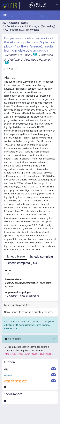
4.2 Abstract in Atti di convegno (22, 29)
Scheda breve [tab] (15, 256)
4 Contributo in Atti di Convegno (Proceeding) (30, 26)
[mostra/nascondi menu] (57, 5)
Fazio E (28, 55)
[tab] (43, 263)
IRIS (4, 22)
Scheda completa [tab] (41, 256)
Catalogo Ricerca (18, 22)
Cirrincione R (13, 55)
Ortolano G (15, 59)
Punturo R (45, 59)
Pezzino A (30, 59)
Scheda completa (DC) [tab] (22, 263)
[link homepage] (11, 5)
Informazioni (14, 338)
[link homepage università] (37, 5)
